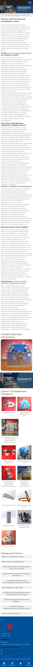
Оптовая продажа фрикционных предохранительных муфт (16, 593)
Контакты (28, 664)
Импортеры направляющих (13, 562)
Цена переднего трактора (12, 588)
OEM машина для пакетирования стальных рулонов (16, 568)
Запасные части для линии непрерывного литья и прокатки (15, 644)
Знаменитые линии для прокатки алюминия (16, 574)
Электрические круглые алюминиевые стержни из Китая (16, 581)
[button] (29, 354)
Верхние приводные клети (13, 557)
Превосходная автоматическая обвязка (16, 600)
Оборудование (4, 642)
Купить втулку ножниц (11, 613)
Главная (3, 15)
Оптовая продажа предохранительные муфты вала (16, 607)
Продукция (12, 664)
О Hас (20, 664)
